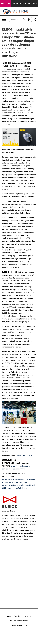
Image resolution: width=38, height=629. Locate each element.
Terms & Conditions (19, 625)
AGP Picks (5, 3)
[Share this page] (34, 19)
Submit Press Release (19, 621)
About (9, 616)
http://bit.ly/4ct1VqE (24, 455)
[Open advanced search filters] (29, 19)
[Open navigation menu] (4, 19)
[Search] (23, 19)
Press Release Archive (22, 616)
